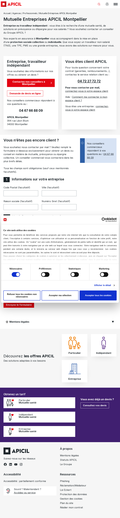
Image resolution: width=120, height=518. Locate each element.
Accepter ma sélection (60, 295)
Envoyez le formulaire (19, 304)
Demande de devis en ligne (25, 93)
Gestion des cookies (71, 498)
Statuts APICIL (68, 459)
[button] (113, 465)
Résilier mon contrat (71, 507)
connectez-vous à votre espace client (86, 91)
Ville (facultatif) (50, 187)
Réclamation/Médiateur (73, 485)
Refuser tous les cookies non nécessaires (22, 295)
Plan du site (66, 503)
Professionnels (30, 13)
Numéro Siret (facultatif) (56, 201)
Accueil (7, 13)
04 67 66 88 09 (31, 110)
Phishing (64, 481)
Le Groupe (66, 464)
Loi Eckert (65, 489)
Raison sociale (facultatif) (18, 201)
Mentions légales (69, 455)
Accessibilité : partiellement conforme (25, 481)
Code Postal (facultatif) (17, 187)
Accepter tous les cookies (98, 295)
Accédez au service (25, 492)
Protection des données (73, 494)
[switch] (45, 274)
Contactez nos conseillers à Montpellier (28, 83)
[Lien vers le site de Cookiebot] (104, 219)
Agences (16, 13)
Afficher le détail (102, 285)
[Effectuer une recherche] (99, 4)
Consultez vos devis (95, 405)
